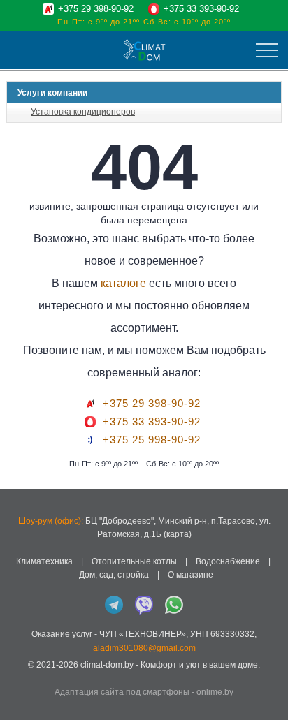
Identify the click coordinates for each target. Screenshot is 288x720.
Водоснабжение (228, 561)
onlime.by (214, 692)
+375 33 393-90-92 (201, 8)
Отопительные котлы (134, 561)
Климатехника (44, 561)
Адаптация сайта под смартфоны (122, 692)
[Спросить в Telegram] (114, 605)
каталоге (123, 283)
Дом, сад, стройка (114, 575)
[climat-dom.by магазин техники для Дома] (144, 50)
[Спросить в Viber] (144, 605)
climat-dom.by (107, 665)
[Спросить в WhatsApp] (174, 605)
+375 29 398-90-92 (96, 8)
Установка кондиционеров (83, 112)
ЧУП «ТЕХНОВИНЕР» (142, 634)
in (19, 675)
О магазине (190, 575)
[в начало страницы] (270, 691)
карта (177, 534)
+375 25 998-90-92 (152, 440)
